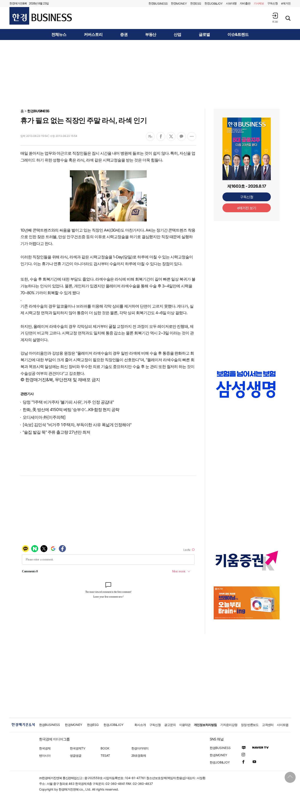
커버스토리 (93, 34)
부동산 (150, 34)
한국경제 (45, 748)
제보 (259, 3)
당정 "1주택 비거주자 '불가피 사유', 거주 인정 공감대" (68, 402)
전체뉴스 (58, 34)
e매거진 (286, 3)
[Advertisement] (150, 74)
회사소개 (140, 725)
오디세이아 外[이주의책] (44, 417)
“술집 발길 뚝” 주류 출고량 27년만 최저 (56, 432)
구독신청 (272, 3)
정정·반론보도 (250, 725)
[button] (275, 17)
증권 (124, 34)
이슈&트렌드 (238, 34)
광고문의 (170, 725)
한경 (158, 3)
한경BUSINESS (38, 111)
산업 (177, 34)
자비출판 (245, 3)
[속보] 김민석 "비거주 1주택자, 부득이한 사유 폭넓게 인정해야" (77, 424)
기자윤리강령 (228, 725)
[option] (247, 384)
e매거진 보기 (246, 208)
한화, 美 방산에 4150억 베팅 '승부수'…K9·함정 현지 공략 (71, 409)
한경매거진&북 (18, 3)
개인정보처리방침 (205, 725)
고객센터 (267, 725)
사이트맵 (282, 725)
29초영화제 (138, 755)
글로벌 (204, 34)
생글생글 (75, 755)
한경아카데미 (139, 748)
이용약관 (185, 725)
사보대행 (231, 3)
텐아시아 (45, 755)
